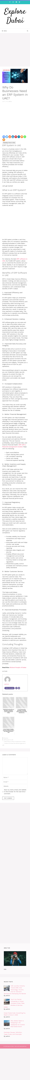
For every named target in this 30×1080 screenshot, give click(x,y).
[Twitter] (19, 2)
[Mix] (21, 136)
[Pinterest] (16, 2)
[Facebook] (10, 2)
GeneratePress (22, 1046)
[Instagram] (13, 2)
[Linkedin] (12, 136)
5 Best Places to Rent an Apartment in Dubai (14, 741)
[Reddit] (9, 136)
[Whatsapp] (24, 136)
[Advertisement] (15, 51)
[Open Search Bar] (27, 31)
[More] (3, 139)
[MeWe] (18, 136)
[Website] (16, 688)
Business (6, 738)
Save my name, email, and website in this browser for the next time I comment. (15, 791)
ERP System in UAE (8, 739)
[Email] (19, 688)
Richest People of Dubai (18, 667)
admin (10, 101)
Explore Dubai (15, 16)
